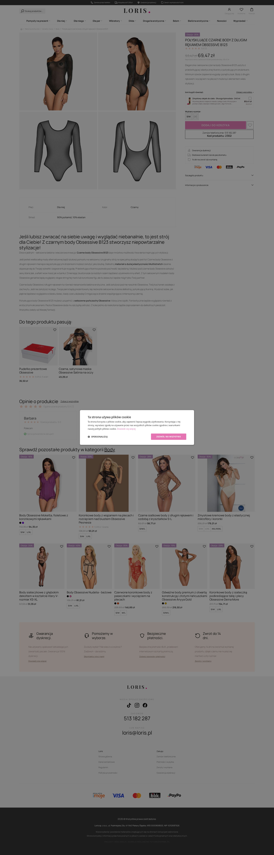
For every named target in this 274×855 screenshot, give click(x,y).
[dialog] (137, 427)
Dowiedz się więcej (126, 428)
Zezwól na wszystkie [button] (168, 436)
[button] (98, 436)
